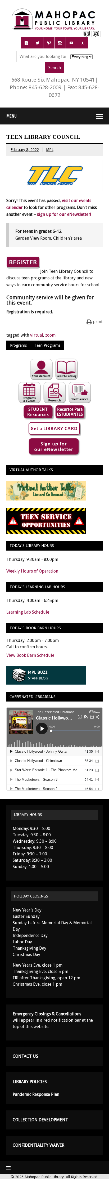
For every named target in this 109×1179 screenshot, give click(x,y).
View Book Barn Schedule (30, 655)
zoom (50, 335)
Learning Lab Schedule (27, 612)
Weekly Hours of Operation (32, 571)
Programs (18, 345)
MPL (49, 150)
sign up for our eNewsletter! (64, 214)
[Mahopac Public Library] (55, 10)
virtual (36, 335)
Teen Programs (47, 345)
